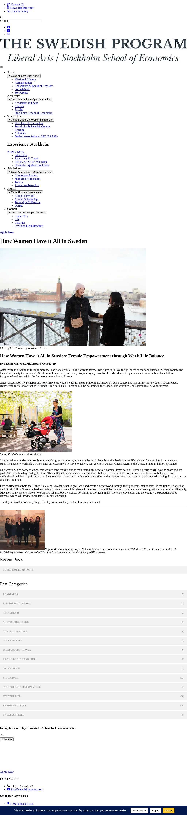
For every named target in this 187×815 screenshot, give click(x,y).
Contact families (15, 631)
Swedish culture (15, 705)
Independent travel (17, 650)
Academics (10, 594)
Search (4, 20)
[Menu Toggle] (1, 67)
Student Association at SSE (22, 687)
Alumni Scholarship (17, 603)
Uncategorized (13, 715)
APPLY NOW (15, 151)
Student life (12, 696)
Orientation (11, 668)
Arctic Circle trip (16, 622)
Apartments (11, 613)
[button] (93, 17)
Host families (12, 640)
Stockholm (10, 678)
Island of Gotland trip (19, 659)
